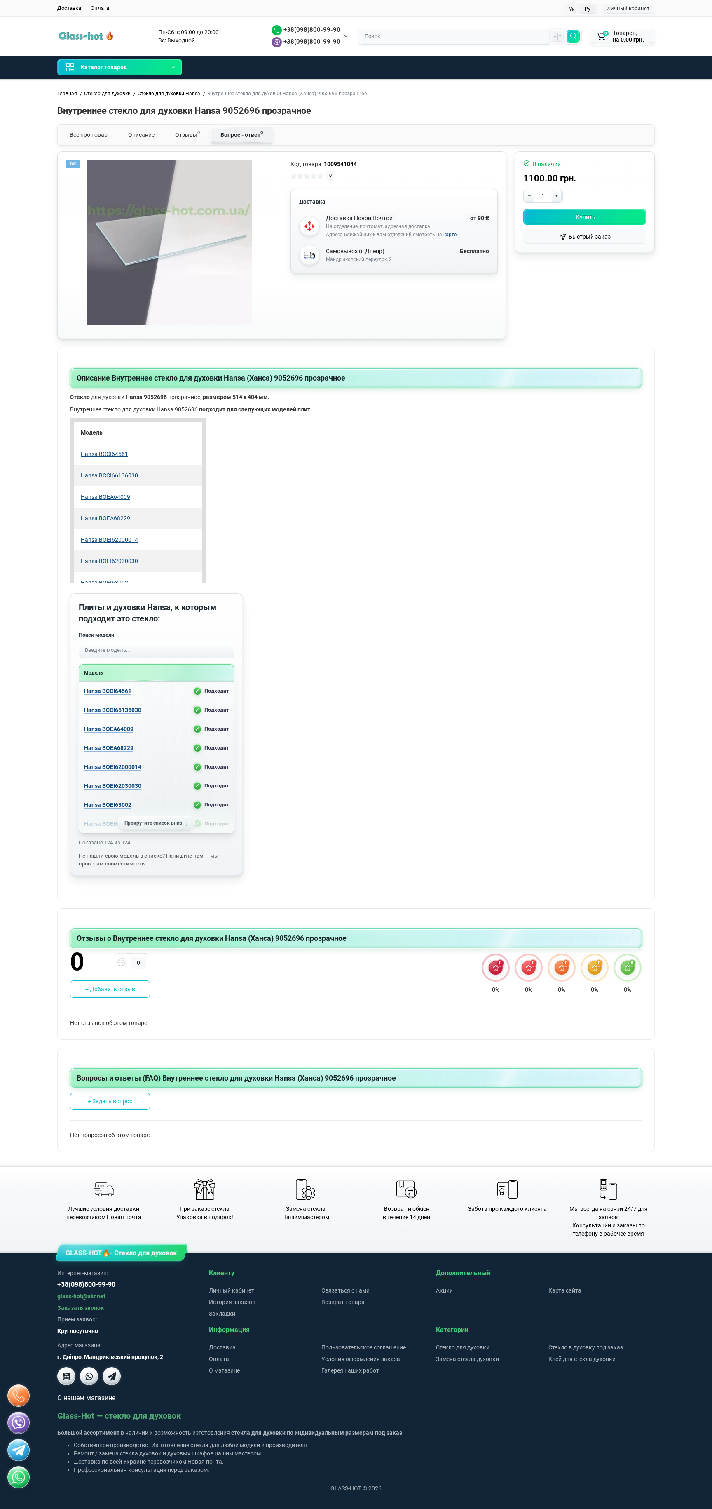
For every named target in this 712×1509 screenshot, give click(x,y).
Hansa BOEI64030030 (112, 823)
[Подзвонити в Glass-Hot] (18, 1395)
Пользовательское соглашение (363, 1347)
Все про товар (89, 135)
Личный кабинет (628, 8)
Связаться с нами (345, 1290)
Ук (571, 9)
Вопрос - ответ (241, 134)
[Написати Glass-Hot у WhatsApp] (18, 1477)
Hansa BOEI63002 (107, 804)
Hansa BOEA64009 (109, 728)
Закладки (222, 1313)
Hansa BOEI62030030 (112, 785)
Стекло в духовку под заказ (585, 1347)
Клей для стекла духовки (582, 1359)
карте (450, 234)
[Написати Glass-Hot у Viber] (89, 1376)
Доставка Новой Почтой (359, 218)
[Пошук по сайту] (573, 36)
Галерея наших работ (350, 1370)
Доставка (69, 8)
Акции (444, 1290)
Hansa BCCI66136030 (112, 709)
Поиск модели (96, 635)
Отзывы (187, 134)
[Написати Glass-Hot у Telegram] (112, 1376)
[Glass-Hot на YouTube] (66, 1376)
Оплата (100, 8)
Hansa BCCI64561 (107, 690)
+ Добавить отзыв (110, 989)
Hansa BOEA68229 (109, 747)
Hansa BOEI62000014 (112, 766)
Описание (141, 135)
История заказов (232, 1302)
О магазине (224, 1370)
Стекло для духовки (463, 1347)
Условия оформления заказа (360, 1359)
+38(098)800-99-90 (311, 29)
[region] (156, 757)
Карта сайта (564, 1290)
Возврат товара (343, 1302)
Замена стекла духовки (467, 1359)
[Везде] (557, 36)
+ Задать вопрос (110, 1101)
